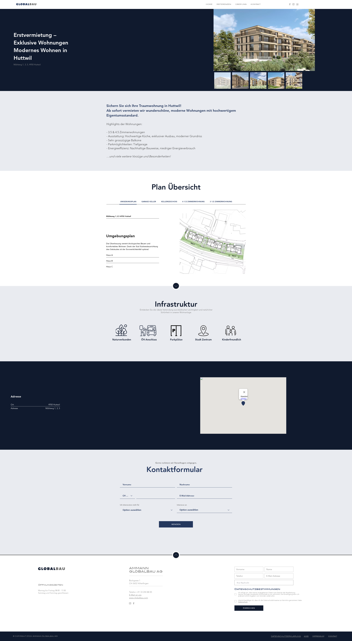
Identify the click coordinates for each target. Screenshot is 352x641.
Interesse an (182, 505)
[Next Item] (310, 40)
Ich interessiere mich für (129, 505)
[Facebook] (289, 4)
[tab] (128, 201)
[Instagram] (293, 4)
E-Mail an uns (135, 595)
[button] (297, 4)
